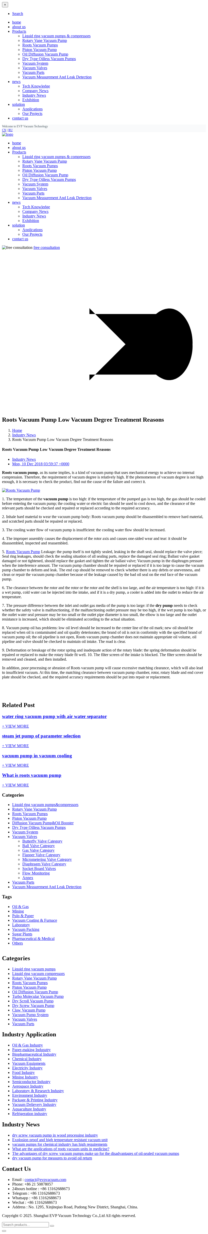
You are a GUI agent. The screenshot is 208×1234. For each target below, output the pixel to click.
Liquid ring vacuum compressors (38, 973)
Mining (18, 911)
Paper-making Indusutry (31, 1050)
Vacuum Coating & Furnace (34, 920)
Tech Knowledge (36, 86)
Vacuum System (35, 63)
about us (19, 27)
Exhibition (30, 100)
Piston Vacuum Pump (39, 49)
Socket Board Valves (39, 868)
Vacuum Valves (34, 68)
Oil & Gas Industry (27, 1045)
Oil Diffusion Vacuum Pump (45, 54)
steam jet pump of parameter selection (41, 736)
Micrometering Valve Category (47, 859)
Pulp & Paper (23, 916)
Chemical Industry (27, 1059)
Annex (27, 878)
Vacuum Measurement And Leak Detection (57, 77)
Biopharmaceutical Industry (34, 1054)
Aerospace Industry (27, 1086)
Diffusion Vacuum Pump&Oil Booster (43, 823)
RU (10, 130)
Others (17, 943)
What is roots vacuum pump (31, 775)
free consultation (46, 247)
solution (18, 225)
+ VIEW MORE (15, 726)
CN (4, 130)
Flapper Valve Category (41, 855)
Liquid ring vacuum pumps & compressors (56, 36)
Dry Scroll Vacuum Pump (33, 1001)
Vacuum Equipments (28, 1063)
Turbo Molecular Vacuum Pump (38, 996)
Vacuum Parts (33, 72)
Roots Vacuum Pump (23, 552)
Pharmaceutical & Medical (33, 938)
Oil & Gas (20, 906)
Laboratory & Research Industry (38, 1091)
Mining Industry (25, 1077)
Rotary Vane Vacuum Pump (44, 40)
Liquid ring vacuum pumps (34, 969)
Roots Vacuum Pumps (40, 45)
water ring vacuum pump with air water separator (54, 716)
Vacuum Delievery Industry (34, 1104)
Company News (35, 91)
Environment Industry (29, 1095)
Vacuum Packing (25, 929)
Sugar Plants (22, 934)
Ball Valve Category (38, 846)
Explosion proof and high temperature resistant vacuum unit (60, 1140)
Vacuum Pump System (30, 1015)
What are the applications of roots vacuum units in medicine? (60, 1149)
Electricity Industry (27, 1068)
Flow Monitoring (36, 873)
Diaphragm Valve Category (44, 864)
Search (17, 13)
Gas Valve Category (38, 850)
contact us (20, 118)
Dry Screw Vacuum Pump (33, 1005)
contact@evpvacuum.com (45, 1179)
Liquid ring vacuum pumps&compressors (45, 804)
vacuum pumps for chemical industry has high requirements (59, 1144)
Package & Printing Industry (35, 1100)
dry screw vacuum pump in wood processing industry (55, 1135)
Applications (32, 109)
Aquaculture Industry (29, 1109)
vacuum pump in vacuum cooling (37, 755)
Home (17, 430)
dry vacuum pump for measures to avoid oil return (52, 1158)
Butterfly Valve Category (42, 841)
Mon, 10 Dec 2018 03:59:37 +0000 (40, 464)
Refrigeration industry (29, 1113)
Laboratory (21, 925)
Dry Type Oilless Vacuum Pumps (49, 59)
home (16, 22)
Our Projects (32, 113)
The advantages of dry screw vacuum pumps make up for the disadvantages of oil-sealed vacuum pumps (95, 1153)
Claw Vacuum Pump (28, 1010)
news (16, 202)
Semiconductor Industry (31, 1081)
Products (19, 152)
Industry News (34, 95)
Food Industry (23, 1072)
